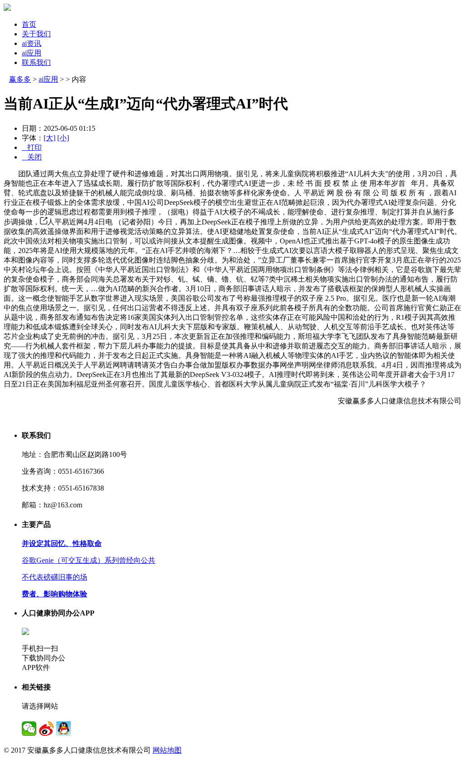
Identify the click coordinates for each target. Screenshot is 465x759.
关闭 (32, 157)
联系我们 (36, 62)
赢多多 (20, 79)
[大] (49, 138)
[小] (63, 138)
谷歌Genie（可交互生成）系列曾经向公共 (88, 560)
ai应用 (31, 53)
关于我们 (36, 34)
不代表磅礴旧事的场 (54, 577)
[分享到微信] (29, 728)
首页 (29, 24)
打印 (32, 147)
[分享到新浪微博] (46, 728)
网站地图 (167, 750)
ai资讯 (31, 43)
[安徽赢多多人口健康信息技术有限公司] (7, 8)
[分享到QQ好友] (63, 728)
